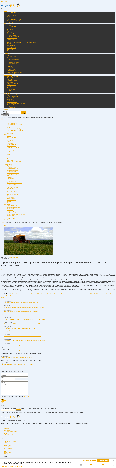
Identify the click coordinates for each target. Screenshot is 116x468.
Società (5, 11)
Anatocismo (10, 82)
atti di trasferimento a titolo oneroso (20, 293)
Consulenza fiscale (11, 56)
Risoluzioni (10, 49)
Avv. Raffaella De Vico (12, 257)
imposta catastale (42, 293)
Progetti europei (11, 87)
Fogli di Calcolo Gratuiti (10, 441)
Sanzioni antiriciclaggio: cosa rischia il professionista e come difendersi (18, 350)
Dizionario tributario (12, 38)
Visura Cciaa (10, 79)
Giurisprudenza (7, 445)
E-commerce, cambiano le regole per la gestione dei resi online (16, 357)
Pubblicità (6, 428)
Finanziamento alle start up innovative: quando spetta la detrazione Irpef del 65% (24, 307)
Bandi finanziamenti (9, 448)
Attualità (9, 25)
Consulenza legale (11, 89)
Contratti (6, 442)
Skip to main (4, 1)
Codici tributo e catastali (13, 36)
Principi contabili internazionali (14, 50)
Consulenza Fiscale (8, 53)
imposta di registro (52, 293)
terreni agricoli (7, 295)
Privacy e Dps (10, 86)
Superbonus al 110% (12, 95)
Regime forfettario (11, 55)
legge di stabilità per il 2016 (91, 293)
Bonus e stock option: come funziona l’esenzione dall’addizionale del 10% (22, 302)
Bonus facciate (10, 97)
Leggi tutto (26, 396)
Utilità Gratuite (7, 452)
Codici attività (10, 40)
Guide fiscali (7, 453)
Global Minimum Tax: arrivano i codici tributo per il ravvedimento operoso (22, 336)
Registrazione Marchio (12, 83)
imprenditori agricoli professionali (75, 293)
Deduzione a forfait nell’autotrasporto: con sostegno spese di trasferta (21, 311)
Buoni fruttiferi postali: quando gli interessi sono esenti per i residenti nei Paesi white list (25, 345)
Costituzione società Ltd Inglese (15, 18)
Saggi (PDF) (10, 32)
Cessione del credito (12, 102)
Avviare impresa (11, 69)
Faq (8, 52)
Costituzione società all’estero (14, 13)
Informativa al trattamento (10, 431)
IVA (2, 314)
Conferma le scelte (89, 461)
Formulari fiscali (8, 444)
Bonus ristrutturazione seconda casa (16, 103)
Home (2, 222)
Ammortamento (11, 45)
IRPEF (2, 298)
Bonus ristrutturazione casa (13, 96)
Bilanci (8, 16)
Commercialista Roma (12, 60)
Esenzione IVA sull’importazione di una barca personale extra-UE (20, 328)
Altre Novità (10, 29)
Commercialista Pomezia (13, 62)
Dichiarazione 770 (11, 70)
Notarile (9, 90)
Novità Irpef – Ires (11, 26)
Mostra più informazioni (8, 466)
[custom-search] (1, 8)
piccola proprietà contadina (105, 293)
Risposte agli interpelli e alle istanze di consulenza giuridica (21, 42)
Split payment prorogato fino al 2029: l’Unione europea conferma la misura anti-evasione (26, 319)
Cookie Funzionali (96, 465)
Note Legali (7, 430)
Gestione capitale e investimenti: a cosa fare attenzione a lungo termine (18, 364)
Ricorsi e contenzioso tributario (14, 72)
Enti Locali (9, 66)
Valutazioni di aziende (12, 76)
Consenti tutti (103, 461)
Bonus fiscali (7, 93)
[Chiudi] (113, 460)
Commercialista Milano (13, 59)
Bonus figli (9, 106)
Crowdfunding (10, 68)
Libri (5, 451)
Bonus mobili (10, 105)
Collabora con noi (8, 434)
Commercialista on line (12, 58)
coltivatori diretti (34, 293)
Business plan (10, 77)
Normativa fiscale (11, 35)
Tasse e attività (10, 39)
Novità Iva (9, 28)
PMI (8, 65)
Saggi (8, 31)
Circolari (9, 46)
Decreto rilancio (11, 107)
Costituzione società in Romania (15, 19)
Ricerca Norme (7, 447)
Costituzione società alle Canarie (15, 21)
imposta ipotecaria (61, 293)
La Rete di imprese (11, 73)
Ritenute (9, 43)
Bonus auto (10, 99)
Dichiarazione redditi (12, 63)
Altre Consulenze (8, 75)
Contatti (6, 109)
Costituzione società (12, 12)
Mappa (5, 433)
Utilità (5, 23)
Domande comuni (11, 92)
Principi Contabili (11, 48)
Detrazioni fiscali (11, 100)
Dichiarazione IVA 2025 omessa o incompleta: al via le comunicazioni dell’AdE (24, 323)
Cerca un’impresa (11, 15)
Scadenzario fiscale (11, 33)
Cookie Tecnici (86, 465)
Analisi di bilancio (11, 85)
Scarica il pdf (4, 269)
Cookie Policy (19, 466)
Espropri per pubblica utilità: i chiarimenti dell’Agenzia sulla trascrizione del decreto (24, 340)
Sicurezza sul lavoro (12, 80)
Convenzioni (10, 22)
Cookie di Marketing (109, 465)
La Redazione (7, 435)
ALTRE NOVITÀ (5, 331)
